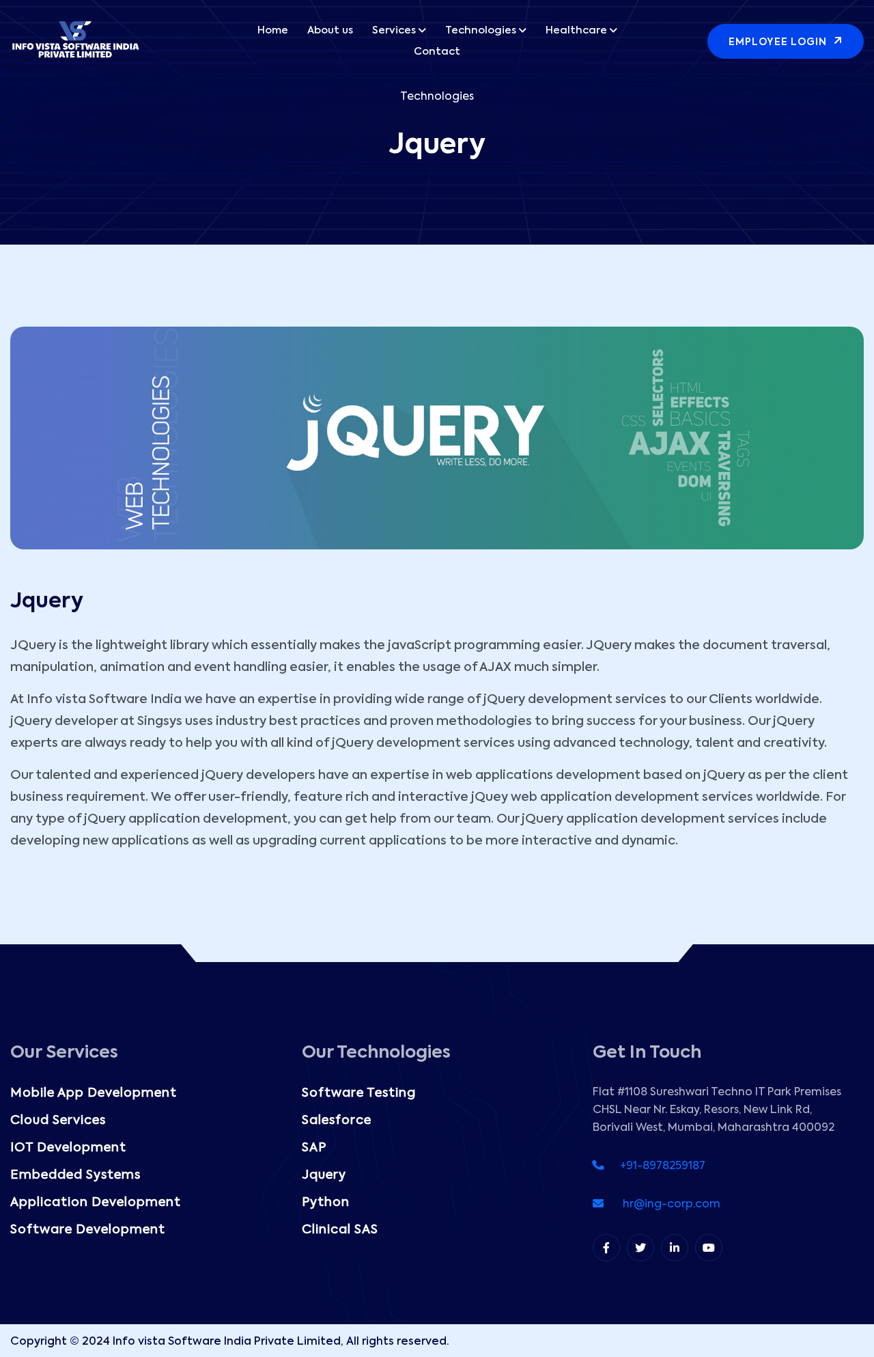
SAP (314, 1148)
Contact (437, 51)
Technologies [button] (480, 30)
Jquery (324, 1175)
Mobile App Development (93, 1093)
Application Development (95, 1202)
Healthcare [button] (576, 30)
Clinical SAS (340, 1230)
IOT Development (68, 1148)
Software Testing (359, 1093)
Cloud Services (58, 1120)
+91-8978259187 (654, 1166)
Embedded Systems (75, 1175)
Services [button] (394, 30)
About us (330, 30)
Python (326, 1202)
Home (272, 30)
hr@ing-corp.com (662, 1204)
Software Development (87, 1230)
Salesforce (336, 1120)
